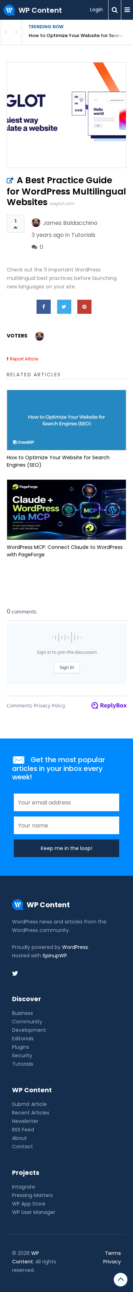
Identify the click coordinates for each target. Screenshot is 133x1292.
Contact (22, 1146)
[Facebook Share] (44, 307)
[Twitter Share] (64, 307)
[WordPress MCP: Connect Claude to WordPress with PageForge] (66, 510)
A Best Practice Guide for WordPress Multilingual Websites (66, 191)
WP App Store (28, 1203)
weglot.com (62, 204)
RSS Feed (23, 1129)
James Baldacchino (70, 223)
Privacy (112, 1261)
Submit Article (29, 1104)
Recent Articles (30, 1112)
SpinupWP (55, 955)
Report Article (24, 359)
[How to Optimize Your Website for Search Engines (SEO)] (66, 420)
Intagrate (23, 1186)
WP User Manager (33, 1212)
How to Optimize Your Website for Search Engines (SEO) (81, 35)
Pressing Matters (32, 1195)
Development (29, 1030)
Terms (113, 1253)
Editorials (23, 1038)
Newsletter (25, 1121)
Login (96, 9)
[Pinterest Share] (84, 307)
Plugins (20, 1047)
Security (22, 1055)
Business (22, 1013)
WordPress (75, 947)
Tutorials (83, 235)
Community (27, 1021)
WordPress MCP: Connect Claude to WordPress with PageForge (65, 551)
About (19, 1138)
